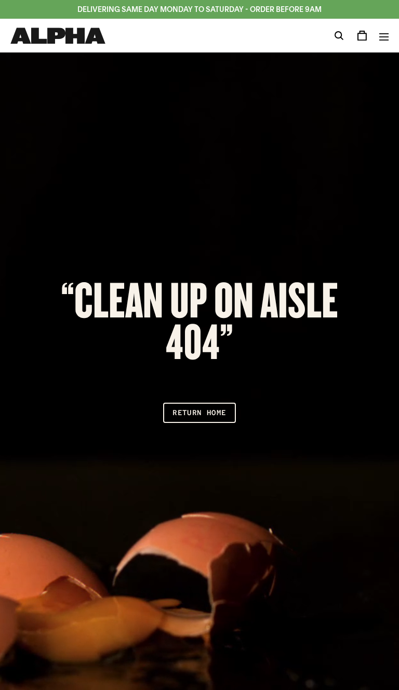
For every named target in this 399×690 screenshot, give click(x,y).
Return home (199, 412)
